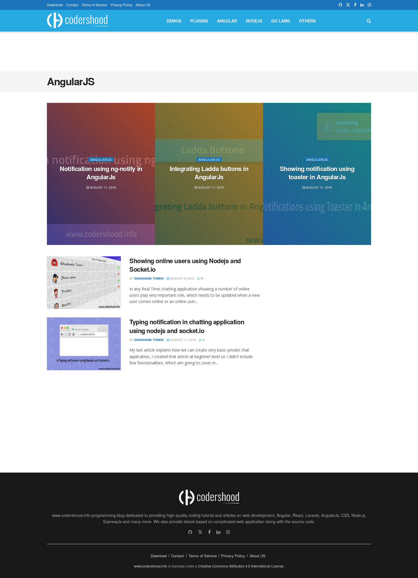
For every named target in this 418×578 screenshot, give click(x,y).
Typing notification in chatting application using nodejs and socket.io (186, 326)
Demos (174, 21)
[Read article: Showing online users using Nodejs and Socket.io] (84, 282)
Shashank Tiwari (149, 278)
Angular (227, 21)
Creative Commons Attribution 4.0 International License (241, 566)
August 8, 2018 (181, 278)
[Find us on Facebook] (355, 5)
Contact (72, 4)
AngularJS (101, 159)
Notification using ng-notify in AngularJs (101, 172)
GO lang (280, 21)
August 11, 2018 (102, 187)
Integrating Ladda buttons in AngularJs (209, 172)
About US (143, 4)
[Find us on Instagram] (369, 5)
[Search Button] (369, 21)
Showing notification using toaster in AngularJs (317, 172)
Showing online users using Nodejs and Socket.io (185, 265)
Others (307, 21)
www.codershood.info (150, 566)
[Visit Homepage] (77, 21)
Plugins (199, 21)
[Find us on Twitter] (348, 5)
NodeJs (254, 21)
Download (55, 4)
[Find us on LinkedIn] (362, 5)
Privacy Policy (121, 4)
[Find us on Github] (340, 5)
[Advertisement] (209, 50)
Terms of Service (94, 4)
